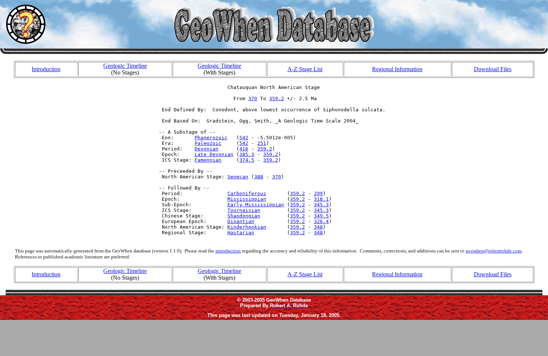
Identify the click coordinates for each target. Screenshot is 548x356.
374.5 (246, 160)
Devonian (206, 149)
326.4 (321, 221)
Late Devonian (214, 154)
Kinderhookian (246, 227)
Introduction (46, 69)
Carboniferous (246, 193)
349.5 (321, 216)
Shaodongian (243, 216)
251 (261, 143)
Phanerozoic (211, 137)
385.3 (246, 154)
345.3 (321, 204)
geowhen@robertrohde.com (494, 251)
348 (318, 227)
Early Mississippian (255, 204)
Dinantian (240, 221)
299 (318, 193)
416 (243, 149)
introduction (228, 251)
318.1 (321, 199)
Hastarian (240, 232)
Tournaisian (243, 210)
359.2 (276, 98)
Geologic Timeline (125, 66)
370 (252, 98)
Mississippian (246, 199)
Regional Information (397, 69)
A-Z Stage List (304, 69)
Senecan (237, 176)
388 (258, 176)
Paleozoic (208, 143)
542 (243, 137)
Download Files (492, 69)
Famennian (208, 160)
